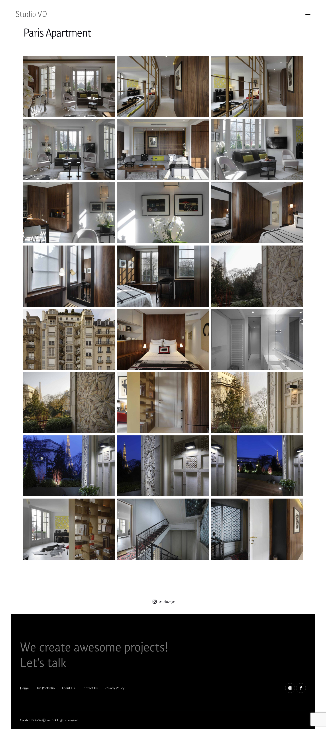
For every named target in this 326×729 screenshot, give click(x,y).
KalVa (38, 719)
